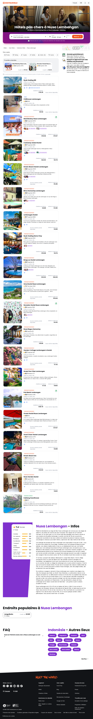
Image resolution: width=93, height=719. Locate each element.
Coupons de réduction (46, 712)
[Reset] (45, 36)
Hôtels (40, 689)
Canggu (52, 645)
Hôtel (25, 78)
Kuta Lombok (53, 649)
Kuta (51, 640)
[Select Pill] (85, 2)
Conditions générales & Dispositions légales (28, 712)
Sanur (59, 640)
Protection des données (9, 712)
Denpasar (74, 635)
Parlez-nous (41, 700)
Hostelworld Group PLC (80, 685)
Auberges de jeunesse (44, 685)
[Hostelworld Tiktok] (21, 686)
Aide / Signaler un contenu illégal (45, 704)
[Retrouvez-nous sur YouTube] (14, 686)
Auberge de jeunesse (29, 116)
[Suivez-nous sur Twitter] (7, 686)
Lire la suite (47, 74)
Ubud (83, 635)
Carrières (77, 693)
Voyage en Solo (61, 700)
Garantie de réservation (62, 693)
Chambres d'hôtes (28, 495)
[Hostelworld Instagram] (11, 686)
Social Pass (59, 685)
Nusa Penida (63, 645)
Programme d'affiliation (80, 704)
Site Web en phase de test (70, 712)
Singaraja (68, 640)
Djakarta (52, 635)
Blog (58, 689)
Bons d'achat (58, 712)
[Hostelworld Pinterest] (18, 686)
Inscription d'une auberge (81, 700)
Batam (78, 640)
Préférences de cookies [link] (9, 716)
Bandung (52, 654)
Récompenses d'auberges (63, 697)
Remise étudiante (61, 704)
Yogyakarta (63, 635)
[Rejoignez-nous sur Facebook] (4, 686)
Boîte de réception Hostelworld (79, 708)
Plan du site (82, 712)
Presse (76, 689)
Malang (76, 649)
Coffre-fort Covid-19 (35, 87)
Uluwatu (73, 645)
